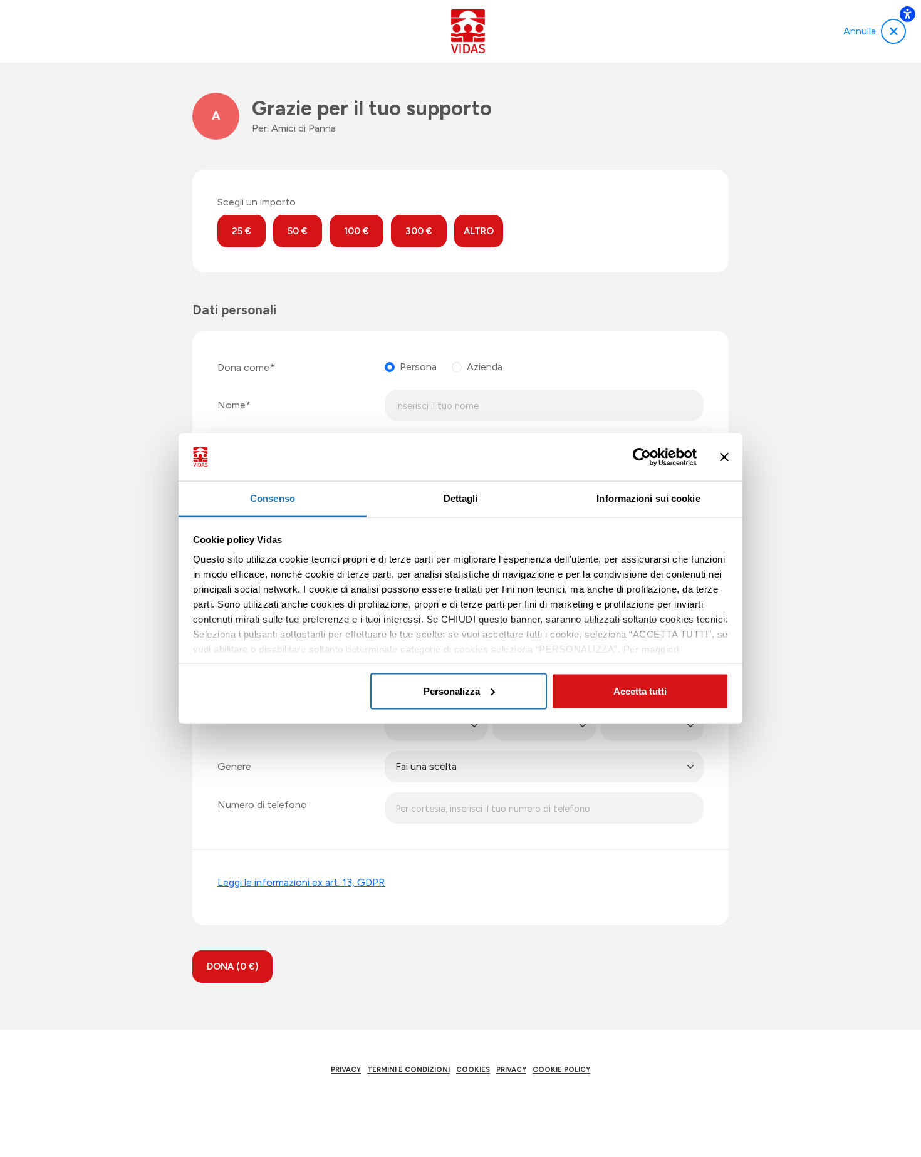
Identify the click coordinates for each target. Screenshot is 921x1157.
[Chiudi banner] (724, 457)
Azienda (484, 367)
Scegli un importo (256, 202)
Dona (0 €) (232, 966)
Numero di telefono (262, 805)
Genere (234, 766)
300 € (418, 231)
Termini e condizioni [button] (408, 1069)
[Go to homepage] (467, 31)
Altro (479, 231)
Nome (231, 405)
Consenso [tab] (272, 498)
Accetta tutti (640, 690)
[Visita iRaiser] (460, 1105)
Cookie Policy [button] (561, 1069)
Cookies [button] (473, 1069)
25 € (241, 231)
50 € (298, 231)
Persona (418, 367)
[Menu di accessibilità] (907, 13)
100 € (356, 231)
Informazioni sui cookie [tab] (648, 498)
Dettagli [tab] (461, 498)
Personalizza (452, 690)
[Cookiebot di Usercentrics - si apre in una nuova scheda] (642, 457)
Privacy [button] (346, 1069)
